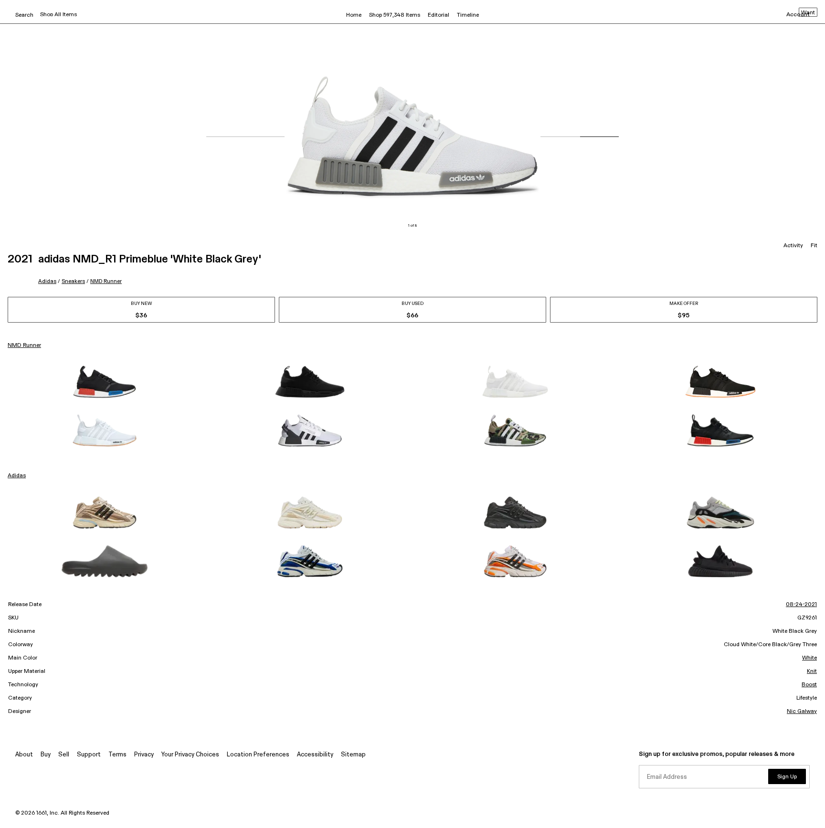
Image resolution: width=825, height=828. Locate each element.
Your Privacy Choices (190, 755)
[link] (104, 381)
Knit (812, 671)
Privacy (144, 755)
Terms (117, 755)
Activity (793, 246)
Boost (809, 685)
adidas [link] (17, 476)
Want (808, 13)
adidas (47, 281)
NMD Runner (106, 281)
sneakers (73, 281)
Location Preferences (258, 755)
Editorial (438, 15)
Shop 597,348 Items (394, 15)
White (809, 658)
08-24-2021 (801, 605)
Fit (814, 246)
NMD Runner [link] (24, 345)
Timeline (468, 15)
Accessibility (315, 755)
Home (353, 15)
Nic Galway (802, 711)
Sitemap (353, 755)
